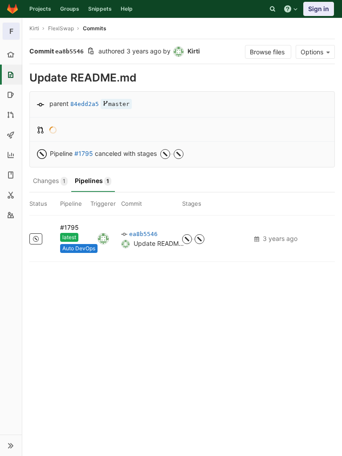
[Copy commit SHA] (91, 52)
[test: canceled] (199, 239)
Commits (94, 28)
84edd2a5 (84, 104)
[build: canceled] (187, 239)
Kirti (34, 28)
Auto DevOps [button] (78, 248)
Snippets (100, 8)
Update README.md (163, 243)
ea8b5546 (143, 234)
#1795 (83, 153)
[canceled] (35, 238)
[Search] (272, 9)
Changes (49, 180)
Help (127, 8)
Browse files (268, 52)
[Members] (11, 215)
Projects (40, 8)
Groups (69, 8)
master (119, 104)
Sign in (318, 8)
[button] (11, 445)
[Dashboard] (12, 9)
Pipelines (92, 180)
